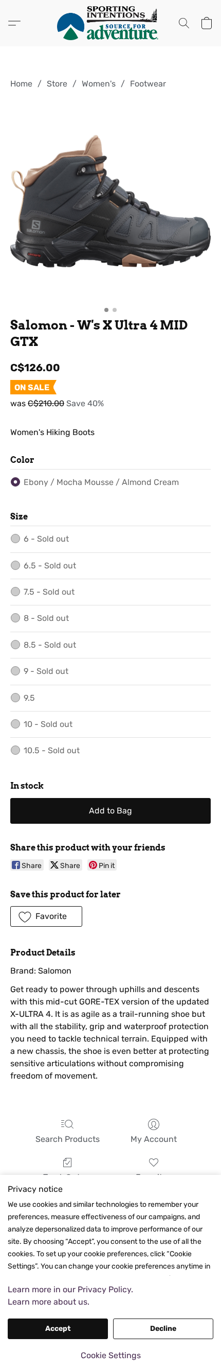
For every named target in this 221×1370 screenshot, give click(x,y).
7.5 (49, 592)
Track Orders (67, 1177)
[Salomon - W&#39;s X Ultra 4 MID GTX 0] (110, 201)
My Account (154, 1139)
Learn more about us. (48, 1302)
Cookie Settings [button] (111, 1355)
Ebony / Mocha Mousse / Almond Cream (101, 482)
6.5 (50, 565)
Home (21, 84)
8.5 (50, 645)
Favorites (153, 1177)
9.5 (29, 698)
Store (57, 84)
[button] (110, 23)
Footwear (148, 84)
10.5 (52, 750)
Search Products (67, 1139)
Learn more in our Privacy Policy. (70, 1289)
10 (48, 724)
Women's (99, 84)
